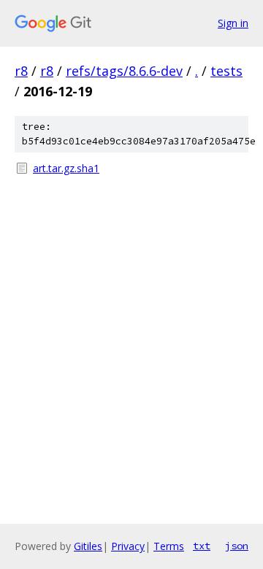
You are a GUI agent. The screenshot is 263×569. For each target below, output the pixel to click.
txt (201, 545)
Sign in (233, 23)
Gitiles (88, 546)
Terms (168, 546)
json (236, 545)
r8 (21, 71)
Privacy (128, 546)
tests (226, 71)
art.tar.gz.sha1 (66, 168)
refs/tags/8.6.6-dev (124, 71)
